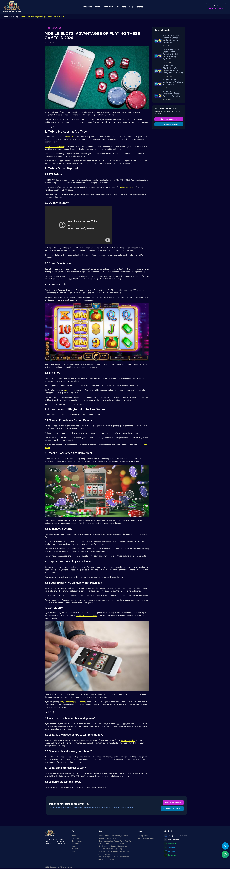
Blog (131, 7)
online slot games (127, 187)
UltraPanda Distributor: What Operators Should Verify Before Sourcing (113, 847)
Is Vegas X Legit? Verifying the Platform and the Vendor (113, 852)
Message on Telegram (170, 124)
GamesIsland (7, 17)
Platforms (87, 7)
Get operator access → (169, 119)
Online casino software (54, 146)
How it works (77, 841)
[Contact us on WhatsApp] (225, 854)
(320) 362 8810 (216, 8)
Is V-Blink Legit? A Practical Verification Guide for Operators (113, 858)
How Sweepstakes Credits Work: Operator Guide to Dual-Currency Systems (115, 842)
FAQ (73, 851)
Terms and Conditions (145, 838)
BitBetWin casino (128, 740)
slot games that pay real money (73, 702)
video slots (70, 136)
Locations (121, 7)
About (97, 7)
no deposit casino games (86, 615)
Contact (139, 7)
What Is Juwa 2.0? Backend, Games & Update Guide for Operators (113, 837)
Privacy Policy (142, 836)
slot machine (69, 390)
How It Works (108, 7)
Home (74, 836)
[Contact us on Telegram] (225, 846)
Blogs (101, 831)
